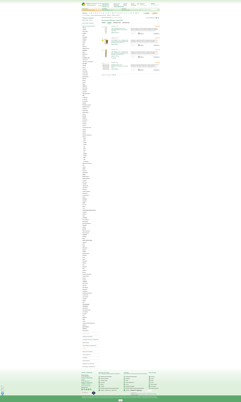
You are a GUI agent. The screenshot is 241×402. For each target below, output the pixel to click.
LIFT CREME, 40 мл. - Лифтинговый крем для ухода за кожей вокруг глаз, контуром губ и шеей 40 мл (119, 53)
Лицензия (128, 378)
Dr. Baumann (85, 97)
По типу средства (89, 23)
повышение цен (117, 22)
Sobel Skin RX (85, 294)
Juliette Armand (86, 195)
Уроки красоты (86, 330)
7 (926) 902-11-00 (105, 6)
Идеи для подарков (88, 351)
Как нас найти (154, 384)
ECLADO (84, 103)
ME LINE (84, 229)
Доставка (125, 3)
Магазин (88, 9)
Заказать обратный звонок (119, 6)
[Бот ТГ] (2, 393)
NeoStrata (84, 236)
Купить (141, 33)
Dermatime (85, 91)
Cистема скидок (104, 380)
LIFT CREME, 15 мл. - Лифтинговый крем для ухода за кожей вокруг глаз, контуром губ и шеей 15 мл (119, 41)
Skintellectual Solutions (87, 293)
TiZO (83, 302)
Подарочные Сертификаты (89, 345)
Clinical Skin (85, 71)
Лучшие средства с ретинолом (91, 339)
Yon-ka (84, 321)
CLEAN (84, 142)
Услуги (127, 384)
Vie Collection (85, 311)
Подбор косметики (87, 336)
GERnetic (113, 26)
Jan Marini (85, 189)
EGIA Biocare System (87, 104)
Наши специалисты (130, 382)
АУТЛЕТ (155, 13)
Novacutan (85, 242)
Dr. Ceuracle (85, 99)
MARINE (85, 153)
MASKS (84, 155)
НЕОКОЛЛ (85, 328)
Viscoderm (85, 313)
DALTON (84, 78)
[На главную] (89, 4)
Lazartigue (85, 212)
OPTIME (84, 251)
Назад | (84, 15)
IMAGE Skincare (86, 176)
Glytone (84, 167)
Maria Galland (85, 221)
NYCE (84, 244)
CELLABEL (85, 63)
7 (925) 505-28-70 (105, 4)
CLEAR (84, 144)
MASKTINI (84, 225)
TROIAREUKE (85, 306)
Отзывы (102, 386)
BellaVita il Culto (86, 48)
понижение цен (126, 22)
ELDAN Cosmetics (86, 106)
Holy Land (84, 170)
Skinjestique (85, 291)
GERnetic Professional (87, 163)
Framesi (84, 129)
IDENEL (84, 174)
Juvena (84, 197)
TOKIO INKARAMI (86, 304)
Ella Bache (85, 108)
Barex (84, 44)
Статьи (152, 378)
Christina (84, 69)
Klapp (84, 206)
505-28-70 (85, 376)
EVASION (84, 116)
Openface (84, 249)
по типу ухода (88, 20)
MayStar (84, 227)
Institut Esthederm (86, 178)
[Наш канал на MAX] (90, 389)
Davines (84, 82)
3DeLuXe (84, 27)
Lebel (84, 215)
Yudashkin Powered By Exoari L (89, 323)
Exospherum (85, 119)
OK (120, 400)
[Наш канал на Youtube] (84, 389)
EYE (84, 146)
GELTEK (84, 131)
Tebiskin (84, 300)
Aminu (84, 35)
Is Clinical (84, 180)
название (109, 22)
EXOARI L (84, 118)
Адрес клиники (117, 3)
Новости (153, 376)
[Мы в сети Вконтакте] (82, 389)
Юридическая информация (106, 376)
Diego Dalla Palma (86, 93)
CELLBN (84, 65)
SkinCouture (85, 289)
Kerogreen (85, 200)
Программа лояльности (89, 366)
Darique (84, 80)
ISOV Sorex (85, 182)
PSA (83, 264)
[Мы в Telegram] (86, 389)
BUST (84, 140)
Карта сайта (153, 386)
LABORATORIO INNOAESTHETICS (89, 210)
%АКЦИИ (147, 13)
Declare (84, 84)
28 (113, 74)
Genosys (84, 133)
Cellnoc (84, 67)
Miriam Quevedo (86, 232)
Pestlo (84, 257)
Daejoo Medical (85, 76)
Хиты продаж (86, 360)
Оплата (125, 5)
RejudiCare (85, 266)
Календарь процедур (130, 386)
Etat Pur (84, 114)
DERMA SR (85, 86)
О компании (85, 161)
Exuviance (85, 121)
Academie (84, 29)
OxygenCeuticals (86, 253)
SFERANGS (85, 281)
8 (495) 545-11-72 (105, 5)
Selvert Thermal (86, 276)
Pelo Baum (85, 255)
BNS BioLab (85, 54)
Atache (84, 42)
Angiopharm (85, 37)
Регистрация (133, 5)
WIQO (84, 319)
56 (115, 74)
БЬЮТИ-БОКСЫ (86, 326)
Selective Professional (87, 274)
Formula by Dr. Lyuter (87, 127)
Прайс (127, 380)
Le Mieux (84, 214)
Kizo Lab (84, 204)
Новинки (104, 22)
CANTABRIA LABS (86, 57)
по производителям (89, 26)
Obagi (84, 246)
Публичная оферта (154, 388)
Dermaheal (85, 89)
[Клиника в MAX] (2, 387)
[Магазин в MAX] (2, 390)
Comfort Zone (85, 72)
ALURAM (84, 33)
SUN (84, 159)
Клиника (107, 9)
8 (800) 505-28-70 (105, 3)
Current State (85, 74)
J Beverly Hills (85, 185)
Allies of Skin (85, 31)
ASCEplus (84, 39)
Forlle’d (84, 125)
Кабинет (132, 3)
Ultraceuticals (85, 308)
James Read (85, 187)
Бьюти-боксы (86, 333)
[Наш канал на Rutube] (88, 389)
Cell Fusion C (85, 59)
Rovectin (84, 272)
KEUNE (84, 202)
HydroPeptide (85, 172)
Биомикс (84, 325)
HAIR (84, 150)
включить (120, 17)
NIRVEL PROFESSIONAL (87, 240)
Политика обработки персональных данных (110, 388)
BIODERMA (85, 50)
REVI (83, 268)
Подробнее (156, 33)
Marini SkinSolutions (87, 223)
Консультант (116, 5)
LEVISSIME (85, 217)
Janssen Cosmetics (86, 191)
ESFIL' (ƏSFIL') (85, 112)
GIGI (83, 165)
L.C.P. (84, 208)
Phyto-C (84, 259)
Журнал (126, 9)
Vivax (84, 315)
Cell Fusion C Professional (88, 61)
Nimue (84, 238)
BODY (84, 138)
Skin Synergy (85, 287)
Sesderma (84, 279)
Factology (84, 123)
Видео (152, 380)
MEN (84, 157)
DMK (83, 95)
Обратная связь (84, 387)
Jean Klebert (85, 193)
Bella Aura (85, 46)
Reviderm (84, 270)
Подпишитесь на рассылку (136, 390)
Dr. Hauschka (85, 101)
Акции (152, 382)
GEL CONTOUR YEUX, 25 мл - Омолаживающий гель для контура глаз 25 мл (119, 29)
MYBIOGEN (85, 234)
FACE (84, 148)
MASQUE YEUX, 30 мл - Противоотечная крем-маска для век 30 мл (119, 66)
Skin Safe (84, 285)
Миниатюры (86, 342)
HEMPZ (84, 168)
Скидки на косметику (88, 363)
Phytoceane (85, 261)
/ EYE (117, 26)
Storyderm (85, 298)
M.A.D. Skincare (86, 219)
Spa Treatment (85, 296)
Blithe (84, 52)
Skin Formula (85, 283)
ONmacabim (85, 247)
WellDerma (85, 317)
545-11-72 (85, 381)
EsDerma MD (85, 110)
